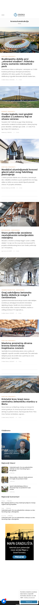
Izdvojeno (15, 230)
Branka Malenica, (6, 188)
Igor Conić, (4, 251)
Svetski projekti (9, 56)
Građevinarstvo (8, 290)
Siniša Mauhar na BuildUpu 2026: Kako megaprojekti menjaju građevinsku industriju (15, 451)
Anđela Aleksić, (5, 79)
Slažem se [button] (29, 602)
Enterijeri (6, 230)
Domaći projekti (8, 111)
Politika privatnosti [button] (29, 597)
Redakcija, (4, 132)
